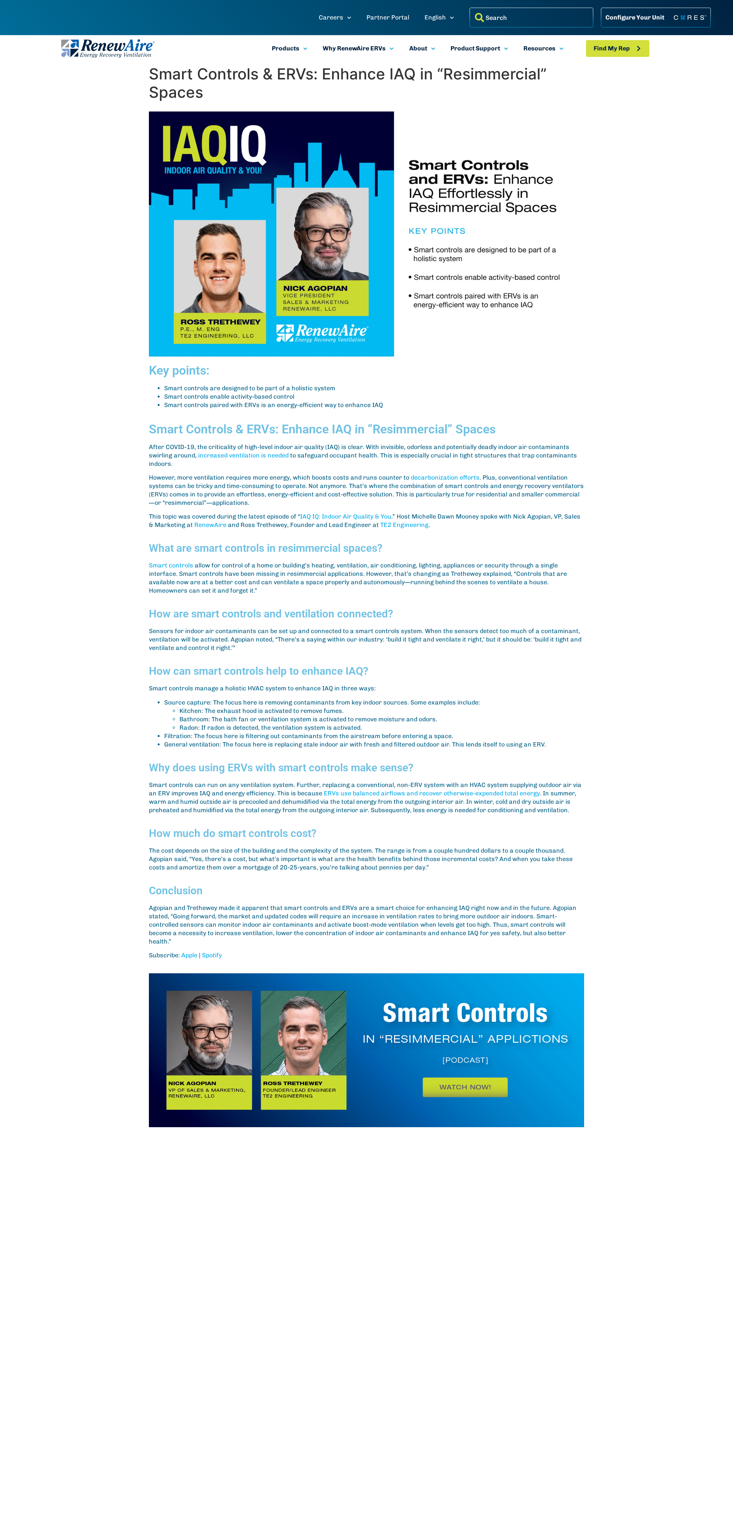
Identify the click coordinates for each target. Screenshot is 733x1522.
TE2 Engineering (404, 524)
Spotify (212, 955)
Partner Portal (387, 17)
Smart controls (171, 565)
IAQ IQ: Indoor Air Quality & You (345, 516)
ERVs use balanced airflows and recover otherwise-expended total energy (432, 793)
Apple (189, 955)
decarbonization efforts (445, 477)
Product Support (475, 48)
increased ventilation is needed (243, 455)
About (418, 48)
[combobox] (532, 17)
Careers (331, 17)
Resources (539, 48)
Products (285, 48)
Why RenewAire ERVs (354, 48)
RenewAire (210, 524)
